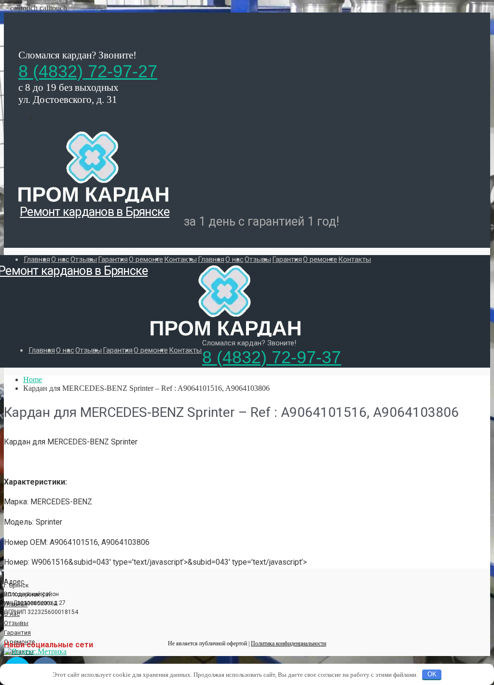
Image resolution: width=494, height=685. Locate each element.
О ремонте (146, 259)
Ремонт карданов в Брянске (94, 212)
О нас (60, 259)
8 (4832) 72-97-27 (87, 71)
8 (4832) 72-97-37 (271, 357)
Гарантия (113, 259)
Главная (37, 259)
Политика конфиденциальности (288, 643)
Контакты (180, 259)
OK (432, 674)
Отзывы (83, 259)
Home (32, 379)
